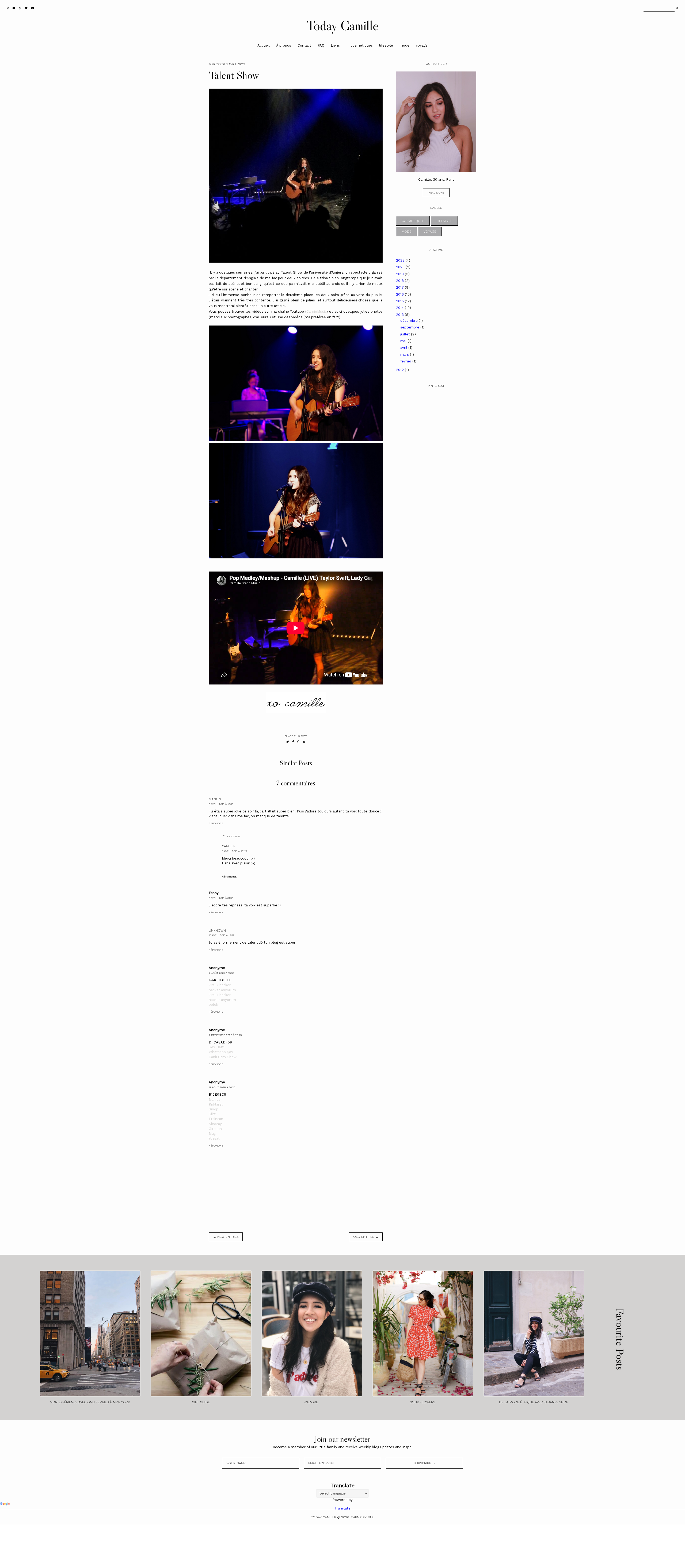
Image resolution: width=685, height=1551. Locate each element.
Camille (228, 846)
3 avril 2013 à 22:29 (234, 851)
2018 (400, 281)
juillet (405, 334)
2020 (401, 267)
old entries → (365, 1237)
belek (213, 1005)
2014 (400, 308)
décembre (409, 321)
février (406, 361)
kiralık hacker (220, 985)
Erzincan (216, 1119)
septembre (410, 327)
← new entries (225, 1237)
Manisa (214, 1100)
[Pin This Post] (298, 742)
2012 (400, 370)
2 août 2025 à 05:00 (221, 972)
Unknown (217, 930)
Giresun (215, 1129)
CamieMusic (316, 311)
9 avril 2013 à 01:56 (221, 897)
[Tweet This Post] (287, 742)
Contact (304, 45)
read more (436, 192)
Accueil (263, 45)
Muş (212, 1134)
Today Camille (342, 25)
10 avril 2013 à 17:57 (221, 935)
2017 (400, 287)
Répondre (216, 823)
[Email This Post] (304, 742)
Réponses (233, 836)
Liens (335, 45)
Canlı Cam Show (223, 1057)
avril (404, 348)
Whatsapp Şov (221, 1052)
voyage (422, 45)
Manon (215, 799)
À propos (283, 45)
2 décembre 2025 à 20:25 (225, 1035)
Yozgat (214, 1138)
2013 (400, 315)
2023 (401, 260)
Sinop (213, 1109)
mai (404, 341)
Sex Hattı (216, 1047)
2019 (400, 274)
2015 (400, 301)
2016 (400, 294)
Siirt (212, 1114)
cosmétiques (362, 45)
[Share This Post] (293, 742)
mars (405, 355)
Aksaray (215, 1124)
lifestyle (386, 45)
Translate (342, 1508)
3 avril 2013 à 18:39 (221, 804)
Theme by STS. (362, 1517)
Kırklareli (216, 1104)
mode (404, 45)
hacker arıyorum (222, 990)
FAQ (321, 45)
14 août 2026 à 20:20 (222, 1087)
